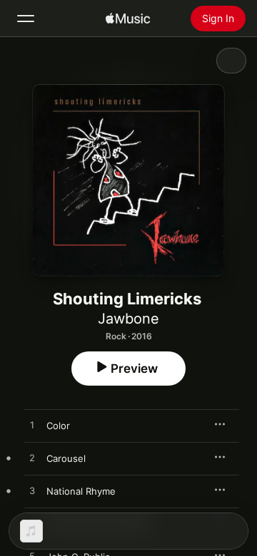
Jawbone (128, 318)
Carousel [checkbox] (66, 458)
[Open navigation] (25, 18)
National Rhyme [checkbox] (81, 491)
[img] (128, 18)
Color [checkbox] (58, 425)
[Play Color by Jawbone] (32, 425)
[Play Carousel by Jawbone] (32, 458)
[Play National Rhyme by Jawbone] (32, 491)
